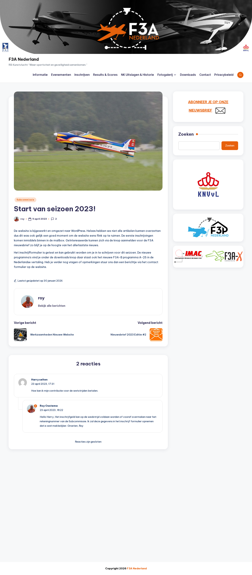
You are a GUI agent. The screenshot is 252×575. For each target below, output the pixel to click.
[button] (51, 305)
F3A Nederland (24, 59)
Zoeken (186, 134)
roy (41, 297)
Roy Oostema (49, 405)
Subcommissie (25, 199)
